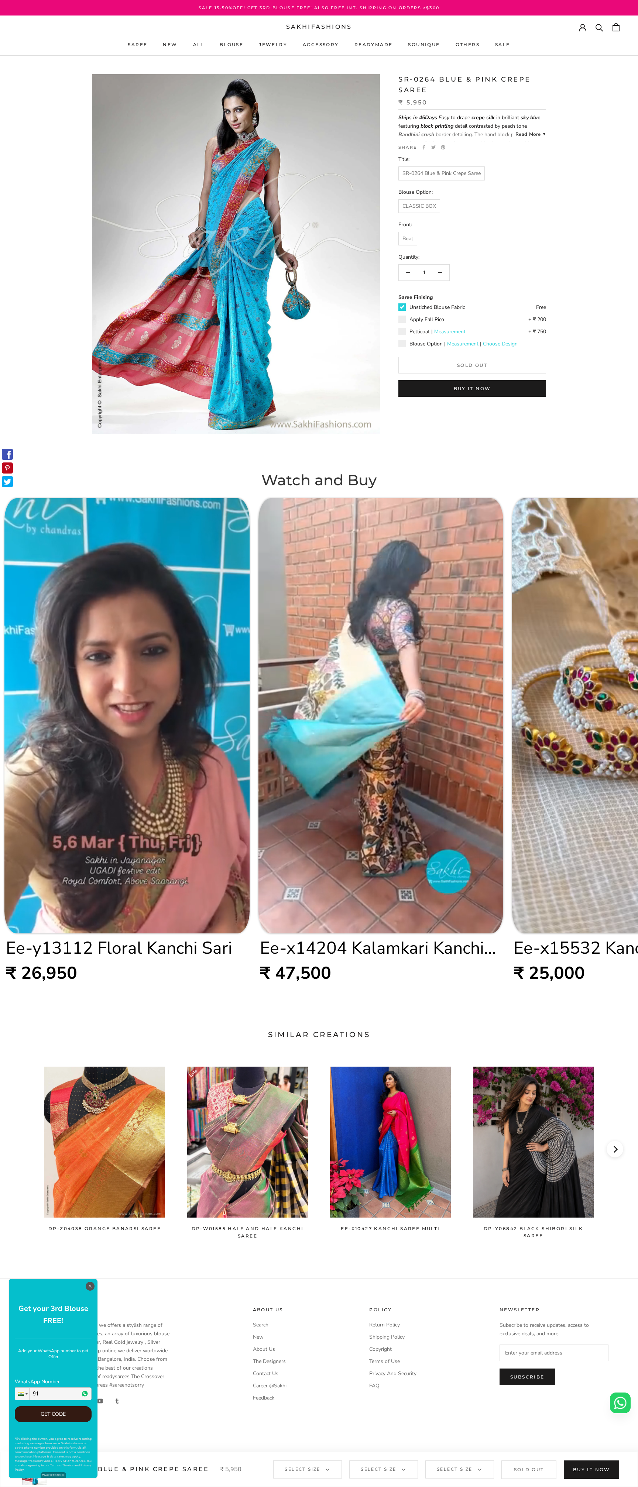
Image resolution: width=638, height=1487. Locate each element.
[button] (22, 1394)
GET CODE (53, 1414)
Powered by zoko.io (53, 1474)
